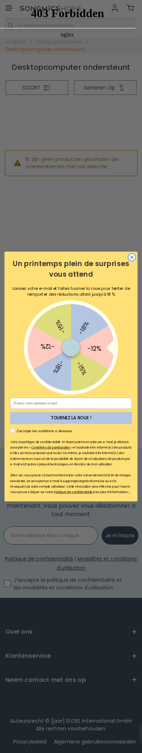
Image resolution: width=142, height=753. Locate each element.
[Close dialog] (132, 257)
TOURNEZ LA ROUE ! (71, 418)
